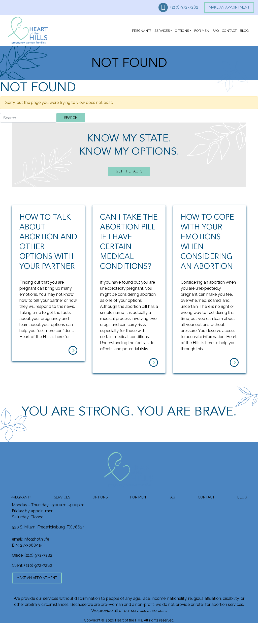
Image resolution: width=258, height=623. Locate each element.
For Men (201, 31)
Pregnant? (141, 31)
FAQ (215, 31)
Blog (244, 31)
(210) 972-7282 (184, 7)
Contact (229, 31)
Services (162, 31)
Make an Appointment (229, 7)
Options (182, 31)
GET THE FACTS (129, 171)
